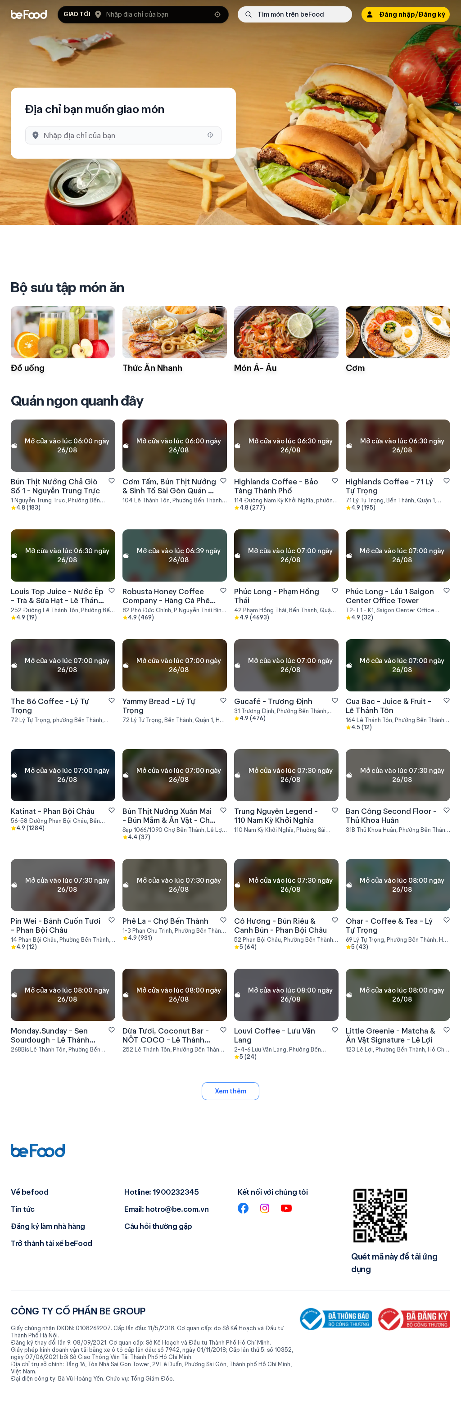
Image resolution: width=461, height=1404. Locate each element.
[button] (143, 14)
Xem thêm (230, 1091)
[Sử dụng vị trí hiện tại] (217, 14)
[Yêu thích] (111, 480)
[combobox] (157, 14)
